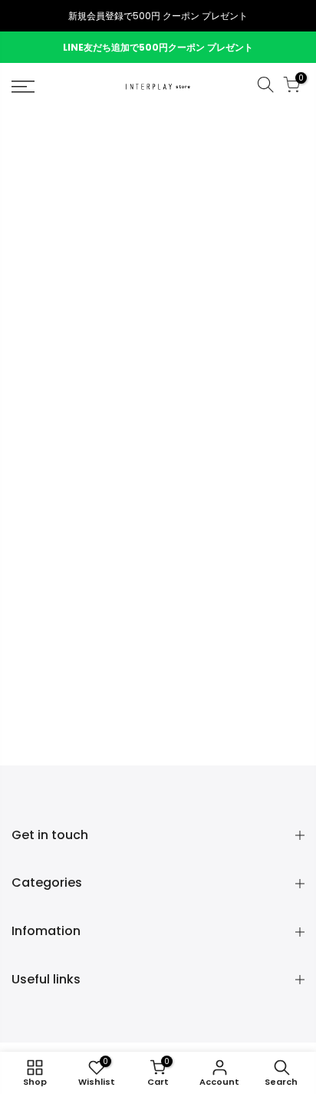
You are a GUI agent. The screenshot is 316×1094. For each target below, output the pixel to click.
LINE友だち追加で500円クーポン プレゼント (158, 47)
